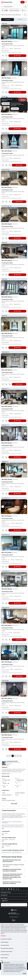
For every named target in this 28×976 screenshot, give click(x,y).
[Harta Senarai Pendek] (25, 27)
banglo (11, 816)
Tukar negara (4, 898)
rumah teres (13, 815)
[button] (6, 773)
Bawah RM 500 (5, 839)
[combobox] (13, 6)
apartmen (4, 816)
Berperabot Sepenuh (6, 852)
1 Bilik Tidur (8, 845)
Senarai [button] (8, 19)
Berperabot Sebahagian (16, 852)
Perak (6, 833)
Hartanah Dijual (4, 942)
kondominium (19, 815)
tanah (16, 816)
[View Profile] (14, 23)
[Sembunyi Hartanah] (22, 27)
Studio (3, 845)
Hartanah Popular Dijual (6, 951)
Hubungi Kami (4, 895)
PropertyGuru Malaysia (6, 939)
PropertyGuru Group (6, 892)
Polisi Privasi (20, 967)
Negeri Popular (4, 957)
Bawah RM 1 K (12, 839)
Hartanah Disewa (5, 945)
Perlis (3, 833)
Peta (21, 19)
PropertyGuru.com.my (5, 924)
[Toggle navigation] (26, 2)
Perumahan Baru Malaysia (7, 948)
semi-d (8, 816)
